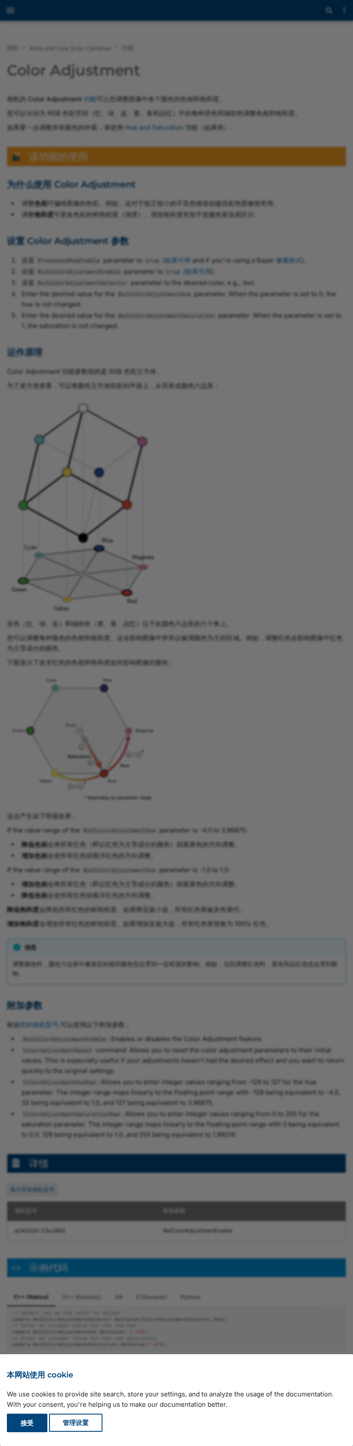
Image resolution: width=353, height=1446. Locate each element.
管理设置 (76, 1423)
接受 (27, 1423)
